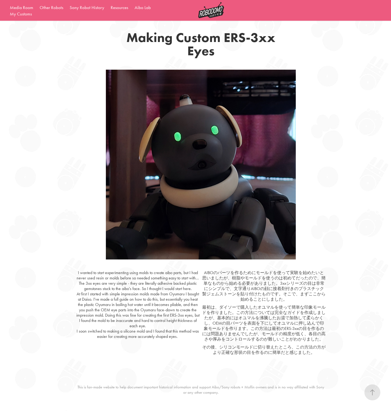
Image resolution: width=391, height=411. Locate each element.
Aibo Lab (143, 7)
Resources (119, 7)
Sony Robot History (87, 7)
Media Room (21, 7)
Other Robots (51, 7)
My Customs (21, 13)
